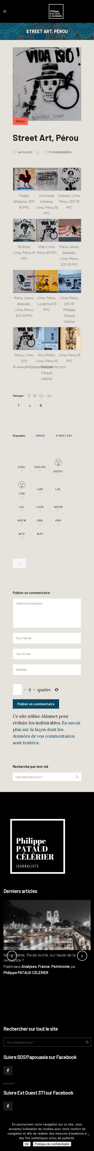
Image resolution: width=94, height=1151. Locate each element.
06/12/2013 (24, 152)
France (44, 966)
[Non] (88, 1135)
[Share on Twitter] (35, 395)
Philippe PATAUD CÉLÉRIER (25, 972)
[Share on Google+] (42, 395)
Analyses (29, 966)
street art (64, 435)
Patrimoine (60, 966)
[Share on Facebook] (29, 395)
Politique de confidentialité (52, 1144)
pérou (40, 435)
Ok (27, 1144)
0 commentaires (60, 152)
